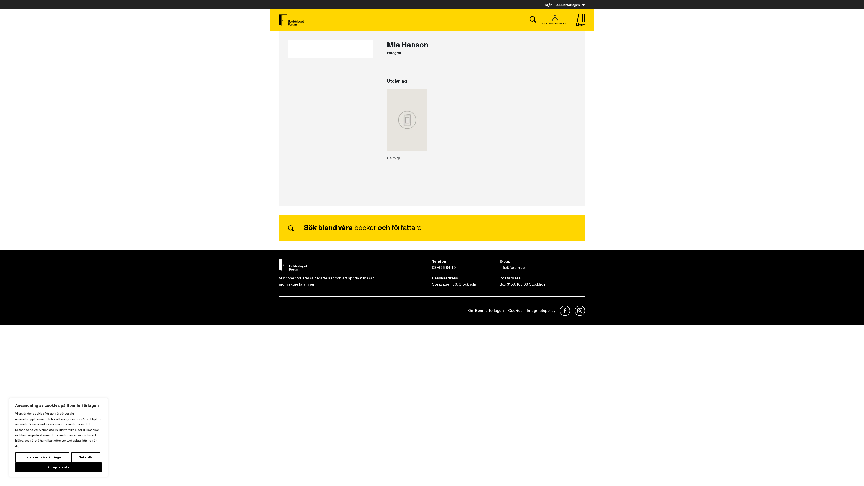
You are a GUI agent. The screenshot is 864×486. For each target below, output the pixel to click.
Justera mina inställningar (42, 457)
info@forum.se (512, 267)
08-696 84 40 (444, 267)
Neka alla (86, 457)
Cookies (515, 310)
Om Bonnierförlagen (486, 310)
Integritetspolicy (541, 310)
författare (407, 228)
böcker (365, 228)
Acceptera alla (58, 467)
